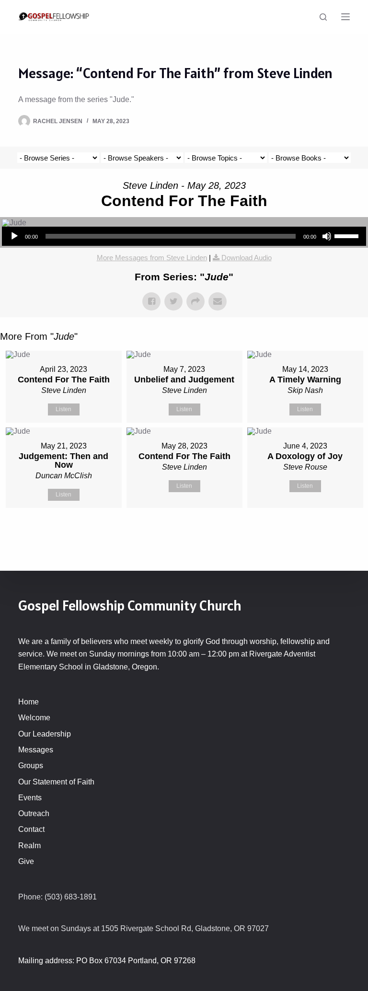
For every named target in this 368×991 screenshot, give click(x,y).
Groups (30, 765)
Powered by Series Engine (332, 532)
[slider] (347, 235)
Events (30, 798)
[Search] (323, 17)
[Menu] (345, 16)
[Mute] (327, 236)
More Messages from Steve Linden (152, 258)
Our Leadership (44, 734)
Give (26, 861)
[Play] (14, 236)
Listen (63, 409)
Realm (29, 845)
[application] (184, 236)
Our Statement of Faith (56, 782)
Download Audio (246, 258)
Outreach (33, 813)
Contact (31, 829)
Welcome (34, 718)
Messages (35, 750)
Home (28, 702)
